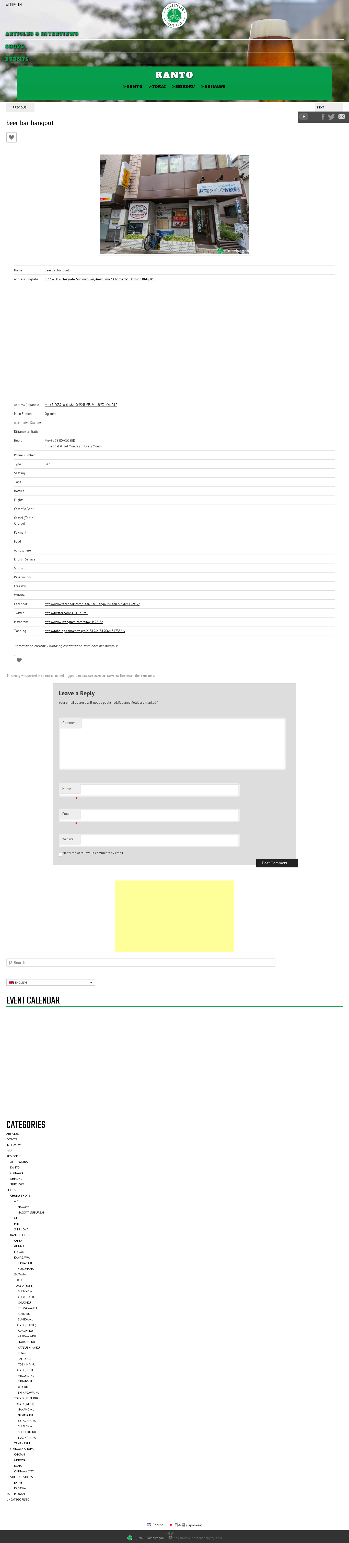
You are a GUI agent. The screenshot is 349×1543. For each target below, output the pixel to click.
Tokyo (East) (23, 1285)
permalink (147, 676)
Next (322, 107)
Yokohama (26, 1269)
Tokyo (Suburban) (28, 1398)
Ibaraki (19, 1252)
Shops (14, 47)
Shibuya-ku (26, 1426)
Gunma (19, 1246)
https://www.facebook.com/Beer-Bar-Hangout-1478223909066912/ (92, 604)
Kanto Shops (20, 1235)
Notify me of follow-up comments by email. (93, 853)
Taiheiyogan (15, 1494)
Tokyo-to (112, 676)
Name (69, 790)
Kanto (132, 86)
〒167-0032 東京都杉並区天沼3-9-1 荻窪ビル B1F (81, 405)
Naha (18, 1466)
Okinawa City (24, 1471)
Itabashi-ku (26, 1342)
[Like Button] (11, 137)
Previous (18, 107)
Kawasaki (25, 1263)
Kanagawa (22, 1257)
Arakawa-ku (27, 1336)
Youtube (303, 116)
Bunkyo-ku (26, 1291)
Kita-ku (23, 1353)
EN (20, 4)
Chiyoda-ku (26, 1297)
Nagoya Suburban (31, 1212)
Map (9, 1150)
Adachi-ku (25, 1330)
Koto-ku (24, 1314)
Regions (12, 1156)
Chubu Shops (20, 1195)
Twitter (331, 117)
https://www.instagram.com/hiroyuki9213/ (74, 622)
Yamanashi (22, 1443)
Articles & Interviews (41, 34)
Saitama (20, 1274)
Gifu (17, 1218)
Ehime (18, 1482)
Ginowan (21, 1460)
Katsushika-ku (29, 1347)
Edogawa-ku (27, 1308)
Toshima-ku (26, 1364)
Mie (16, 1224)
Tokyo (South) (25, 1370)
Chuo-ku (24, 1302)
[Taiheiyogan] (174, 15)
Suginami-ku (49, 676)
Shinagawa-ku (28, 1392)
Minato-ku (25, 1381)
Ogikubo (81, 676)
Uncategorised (17, 1499)
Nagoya (23, 1207)
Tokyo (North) (25, 1325)
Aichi (17, 1201)
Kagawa (20, 1488)
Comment (70, 723)
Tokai (157, 86)
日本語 (11, 4)
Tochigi (19, 1280)
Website (68, 839)
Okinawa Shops (22, 1449)
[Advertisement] (174, 916)
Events (17, 59)
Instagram (315, 117)
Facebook (323, 117)
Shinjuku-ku (27, 1432)
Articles (12, 1134)
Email (69, 815)
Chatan (19, 1454)
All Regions (19, 1162)
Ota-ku (23, 1387)
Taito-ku (24, 1359)
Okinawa (213, 86)
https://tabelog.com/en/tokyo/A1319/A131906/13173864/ (85, 631)
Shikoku (183, 86)
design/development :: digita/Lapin (198, 1538)
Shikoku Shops (21, 1477)
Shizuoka (17, 1184)
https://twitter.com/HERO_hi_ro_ (66, 613)
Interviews (14, 1145)
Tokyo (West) (24, 1404)
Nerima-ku (25, 1415)
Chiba (18, 1240)
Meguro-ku (26, 1375)
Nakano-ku (26, 1409)
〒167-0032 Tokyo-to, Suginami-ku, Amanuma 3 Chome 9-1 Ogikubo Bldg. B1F (100, 279)
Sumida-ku (25, 1319)
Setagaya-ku (27, 1421)
